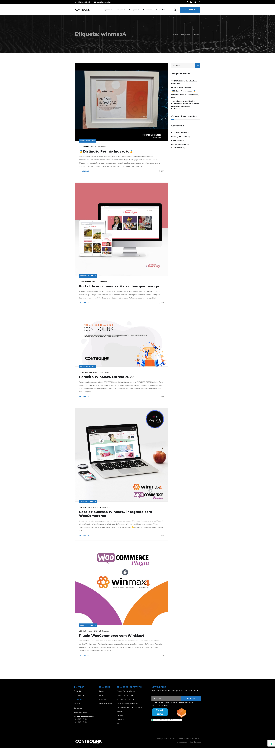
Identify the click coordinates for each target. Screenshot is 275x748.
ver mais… (165, 706)
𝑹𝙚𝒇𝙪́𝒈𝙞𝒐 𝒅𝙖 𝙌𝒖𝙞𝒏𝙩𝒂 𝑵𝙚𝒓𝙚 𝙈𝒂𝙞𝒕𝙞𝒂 (181, 87)
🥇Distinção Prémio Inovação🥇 (106, 151)
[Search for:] (185, 65)
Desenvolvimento (88, 276)
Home (175, 34)
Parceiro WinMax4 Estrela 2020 (106, 377)
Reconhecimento (87, 141)
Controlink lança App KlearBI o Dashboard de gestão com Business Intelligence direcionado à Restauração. (185, 105)
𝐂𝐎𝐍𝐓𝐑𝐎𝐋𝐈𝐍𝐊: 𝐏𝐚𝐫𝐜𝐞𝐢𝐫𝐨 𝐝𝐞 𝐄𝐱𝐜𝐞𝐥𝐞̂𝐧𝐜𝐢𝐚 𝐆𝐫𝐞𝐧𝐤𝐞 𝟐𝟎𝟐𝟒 (184, 82)
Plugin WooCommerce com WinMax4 (111, 636)
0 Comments (100, 147)
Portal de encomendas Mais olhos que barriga (119, 286)
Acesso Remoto (190, 10)
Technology (176, 148)
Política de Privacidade (160, 720)
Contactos (160, 10)
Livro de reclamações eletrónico (189, 742)
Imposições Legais (179, 137)
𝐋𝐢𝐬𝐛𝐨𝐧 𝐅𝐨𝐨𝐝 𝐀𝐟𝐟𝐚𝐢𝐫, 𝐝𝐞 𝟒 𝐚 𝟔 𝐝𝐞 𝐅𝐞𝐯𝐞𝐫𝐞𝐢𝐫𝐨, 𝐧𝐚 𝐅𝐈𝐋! (185, 96)
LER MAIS (85, 171)
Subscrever (191, 698)
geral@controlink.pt (104, 2)
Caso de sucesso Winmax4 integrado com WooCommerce (115, 514)
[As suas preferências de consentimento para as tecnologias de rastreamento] (271, 744)
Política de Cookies (175, 720)
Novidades (147, 10)
